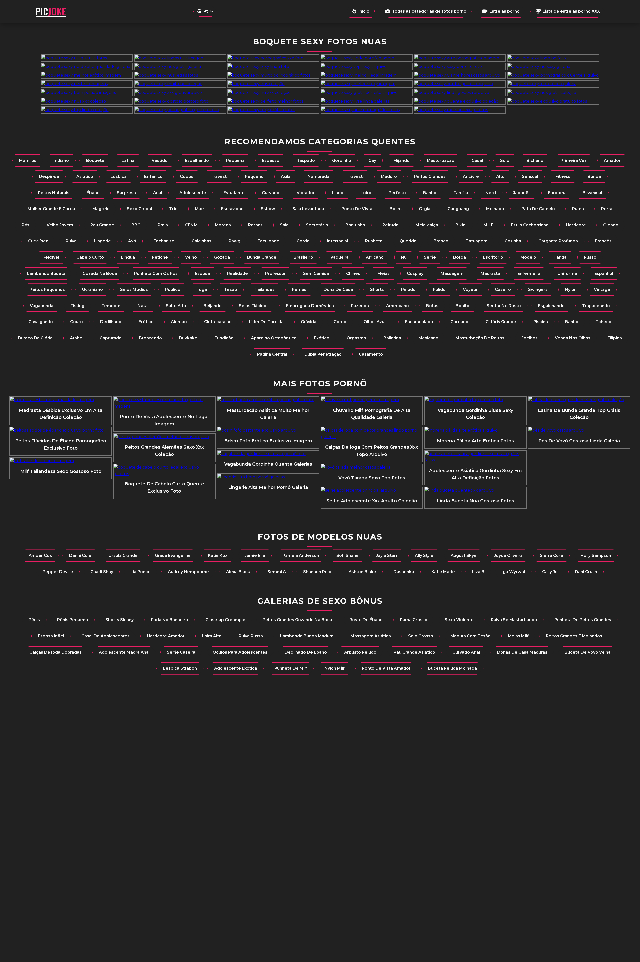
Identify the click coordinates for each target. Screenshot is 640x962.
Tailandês (264, 289)
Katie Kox (218, 555)
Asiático (84, 176)
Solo (505, 160)
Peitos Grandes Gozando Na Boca (297, 619)
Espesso (271, 160)
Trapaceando (596, 305)
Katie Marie (443, 571)
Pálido (439, 289)
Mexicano (428, 338)
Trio (173, 208)
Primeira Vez (574, 160)
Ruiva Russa (251, 636)
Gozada (222, 257)
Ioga (202, 289)
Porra (606, 208)
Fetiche (160, 257)
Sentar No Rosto (504, 305)
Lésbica (118, 176)
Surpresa (126, 192)
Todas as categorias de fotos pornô (429, 11)
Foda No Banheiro (169, 619)
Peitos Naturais (54, 192)
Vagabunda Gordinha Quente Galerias (268, 464)
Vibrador (306, 192)
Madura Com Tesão (470, 636)
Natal (143, 305)
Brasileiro (303, 257)
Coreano (459, 321)
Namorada (319, 176)
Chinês (353, 273)
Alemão (179, 321)
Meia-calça (427, 225)
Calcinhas (202, 241)
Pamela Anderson (300, 555)
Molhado (495, 208)
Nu (404, 257)
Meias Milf (518, 636)
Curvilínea (38, 241)
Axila (285, 176)
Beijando (213, 305)
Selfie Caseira (181, 652)
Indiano (61, 160)
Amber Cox (40, 555)
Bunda (594, 176)
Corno (340, 321)
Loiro (366, 192)
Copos (187, 176)
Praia (163, 225)
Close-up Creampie (226, 619)
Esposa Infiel (51, 636)
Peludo (408, 289)
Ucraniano (92, 289)
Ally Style (424, 555)
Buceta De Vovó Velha (588, 652)
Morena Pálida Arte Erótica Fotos (475, 441)
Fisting (77, 305)
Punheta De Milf (290, 668)
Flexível (51, 257)
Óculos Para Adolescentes (240, 652)
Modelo (528, 257)
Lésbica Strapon (180, 668)
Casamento (371, 354)
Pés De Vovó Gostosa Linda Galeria (579, 441)
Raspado (306, 160)
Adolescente (193, 192)
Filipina (615, 338)
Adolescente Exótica (235, 668)
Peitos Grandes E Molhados (574, 636)
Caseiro (503, 289)
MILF (489, 225)
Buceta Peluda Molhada (452, 668)
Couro (76, 321)
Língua (128, 257)
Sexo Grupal (139, 208)
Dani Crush (586, 571)
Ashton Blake (362, 571)
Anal (157, 192)
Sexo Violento (459, 619)
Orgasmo (356, 338)
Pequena (235, 160)
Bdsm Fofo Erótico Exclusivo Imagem (268, 441)
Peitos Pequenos (47, 289)
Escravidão (232, 208)
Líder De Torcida (266, 321)
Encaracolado (419, 321)
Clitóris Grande (501, 321)
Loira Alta (212, 636)
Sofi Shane (347, 555)
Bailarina (392, 338)
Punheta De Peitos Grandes (582, 619)
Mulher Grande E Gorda (51, 208)
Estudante (234, 192)
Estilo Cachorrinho (530, 225)
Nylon (571, 289)
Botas (432, 305)
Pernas (255, 225)
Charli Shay (101, 571)
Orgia (424, 208)
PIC (51, 11)
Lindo (338, 192)
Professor (275, 273)
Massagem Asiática (371, 636)
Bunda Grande (261, 257)
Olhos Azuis (376, 321)
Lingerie (102, 241)
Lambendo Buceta (46, 273)
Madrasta (490, 273)
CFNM (191, 225)
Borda (459, 257)
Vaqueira (339, 257)
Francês (603, 241)
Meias (384, 273)
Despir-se (49, 176)
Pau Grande (102, 225)
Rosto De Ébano (366, 619)
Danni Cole (80, 555)
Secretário (317, 225)
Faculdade (269, 241)
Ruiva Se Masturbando (514, 619)
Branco (441, 241)
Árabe (76, 338)
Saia (284, 225)
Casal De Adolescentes (106, 636)
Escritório (493, 257)
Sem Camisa (316, 273)
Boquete (95, 160)
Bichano (535, 160)
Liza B (478, 571)
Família (461, 192)
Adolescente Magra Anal (124, 652)
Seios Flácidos (254, 305)
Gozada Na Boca (100, 273)
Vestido (160, 160)
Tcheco (604, 321)
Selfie (430, 257)
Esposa (202, 273)
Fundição (224, 338)
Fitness (563, 176)
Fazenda (360, 305)
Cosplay (415, 273)
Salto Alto (176, 305)
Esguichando (551, 305)
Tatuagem (477, 241)
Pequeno (254, 176)
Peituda (390, 225)
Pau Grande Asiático (414, 652)
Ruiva (71, 241)
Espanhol (603, 273)
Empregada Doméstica (310, 305)
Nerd (491, 192)
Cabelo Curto (90, 257)
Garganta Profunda (558, 241)
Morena (223, 225)
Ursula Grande (123, 555)
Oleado (610, 225)
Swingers (538, 289)
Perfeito (397, 192)
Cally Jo (550, 571)
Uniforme (567, 273)
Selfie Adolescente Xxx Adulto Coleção (371, 501)
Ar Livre (471, 176)
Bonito (463, 305)
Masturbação (440, 160)
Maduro (389, 176)
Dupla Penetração (323, 354)
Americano (397, 305)
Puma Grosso (414, 619)
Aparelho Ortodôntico (274, 338)
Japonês (522, 192)
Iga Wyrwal (513, 571)
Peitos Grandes (430, 176)
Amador (612, 160)
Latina (128, 160)
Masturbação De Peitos (480, 338)
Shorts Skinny (120, 619)
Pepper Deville (58, 571)
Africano (375, 257)
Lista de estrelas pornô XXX (571, 11)
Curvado (271, 192)
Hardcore (576, 225)
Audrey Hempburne (188, 571)
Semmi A (277, 571)
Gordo (303, 241)
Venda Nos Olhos (572, 338)
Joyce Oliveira (508, 555)
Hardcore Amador (166, 636)
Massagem (452, 273)
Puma (578, 208)
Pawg (234, 241)
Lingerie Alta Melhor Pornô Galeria (268, 487)
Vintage (602, 289)
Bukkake (188, 338)
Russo (590, 257)
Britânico (153, 176)
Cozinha (513, 241)
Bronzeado (150, 338)
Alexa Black (238, 571)
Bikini (461, 225)
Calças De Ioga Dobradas (56, 652)
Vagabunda (42, 305)
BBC (136, 225)
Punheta (373, 241)
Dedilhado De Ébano (306, 652)
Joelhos (530, 338)
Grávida (308, 321)
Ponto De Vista (357, 208)
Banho (429, 192)
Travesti (219, 176)
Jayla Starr (387, 555)
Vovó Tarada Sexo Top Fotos (371, 478)
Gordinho (341, 160)
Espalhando (197, 160)
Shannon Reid (317, 571)
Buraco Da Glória (35, 338)
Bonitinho (355, 225)
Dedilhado (111, 321)
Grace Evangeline (173, 555)
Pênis (34, 619)
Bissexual (592, 192)
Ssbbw (268, 208)
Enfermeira (529, 273)
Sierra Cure (551, 555)
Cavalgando (40, 321)
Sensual (530, 176)
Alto (500, 176)
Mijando (402, 160)
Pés (26, 225)
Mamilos (27, 160)
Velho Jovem (60, 225)
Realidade (237, 273)
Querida (408, 241)
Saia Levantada (308, 208)
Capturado (111, 338)
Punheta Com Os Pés (156, 273)
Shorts (377, 289)
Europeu (557, 192)
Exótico (322, 338)
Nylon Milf (334, 668)
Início (364, 11)
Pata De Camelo (538, 208)
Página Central (272, 354)
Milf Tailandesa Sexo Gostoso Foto (61, 471)
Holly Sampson (595, 555)
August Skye (464, 555)
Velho (191, 257)
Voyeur (470, 289)
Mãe (199, 208)
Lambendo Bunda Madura (307, 636)
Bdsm (396, 208)
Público (172, 289)
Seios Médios (134, 289)
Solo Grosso (420, 636)
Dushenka (404, 571)
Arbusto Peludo (360, 652)
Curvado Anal (466, 652)
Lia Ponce (140, 571)
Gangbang (458, 208)
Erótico (146, 321)
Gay (372, 160)
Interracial (337, 241)
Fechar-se (164, 241)
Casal (477, 160)
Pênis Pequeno (72, 619)
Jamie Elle (255, 555)
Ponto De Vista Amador (386, 668)
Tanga (560, 257)
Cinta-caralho (218, 321)
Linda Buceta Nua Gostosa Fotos (475, 501)
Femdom (111, 305)
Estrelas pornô (505, 11)
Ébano (93, 192)
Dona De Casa (338, 289)
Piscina (541, 321)
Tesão (230, 289)
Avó (132, 241)
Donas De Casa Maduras (522, 652)
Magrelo (101, 208)
